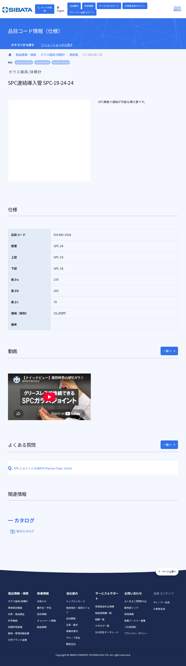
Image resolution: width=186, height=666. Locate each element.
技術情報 (41, 614)
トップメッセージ (75, 601)
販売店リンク (131, 607)
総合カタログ (25, 531)
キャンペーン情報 (46, 620)
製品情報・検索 (26, 54)
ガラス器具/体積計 (53, 54)
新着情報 (43, 593)
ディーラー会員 (161, 602)
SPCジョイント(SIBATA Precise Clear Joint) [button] (40, 468)
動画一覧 (100, 619)
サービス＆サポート (109, 5)
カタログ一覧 (102, 625)
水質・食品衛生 (16, 614)
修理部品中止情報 (104, 606)
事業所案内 (72, 631)
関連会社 (71, 644)
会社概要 (71, 618)
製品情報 (41, 627)
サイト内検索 (46, 9)
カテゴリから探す (22, 45)
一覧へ (167, 351)
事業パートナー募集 (134, 620)
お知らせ (41, 601)
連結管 (73, 54)
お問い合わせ (133, 593)
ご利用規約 (130, 627)
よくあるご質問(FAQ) (135, 601)
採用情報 (88, 5)
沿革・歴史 (72, 624)
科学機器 (12, 620)
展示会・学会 (44, 607)
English (60, 10)
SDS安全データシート (107, 632)
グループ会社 (73, 637)
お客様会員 (159, 609)
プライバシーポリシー (136, 633)
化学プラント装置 (17, 640)
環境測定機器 (15, 607)
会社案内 (74, 5)
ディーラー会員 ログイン (82, 12)
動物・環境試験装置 (18, 633)
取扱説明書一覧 (103, 613)
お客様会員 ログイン (135, 5)
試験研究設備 (15, 627)
